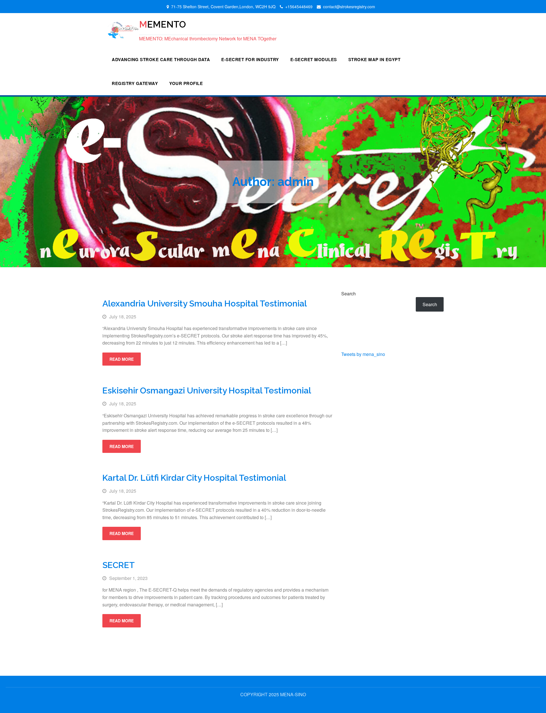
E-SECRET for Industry (250, 59)
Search (348, 293)
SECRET (118, 565)
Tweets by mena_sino (363, 354)
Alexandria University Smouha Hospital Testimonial (204, 303)
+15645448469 (299, 6)
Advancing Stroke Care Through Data (161, 59)
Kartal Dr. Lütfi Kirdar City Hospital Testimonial (194, 478)
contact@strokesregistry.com (349, 6)
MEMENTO (162, 24)
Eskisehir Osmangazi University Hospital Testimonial (206, 390)
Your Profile (186, 83)
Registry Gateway (135, 83)
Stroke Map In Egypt (374, 59)
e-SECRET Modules (313, 59)
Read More (121, 359)
